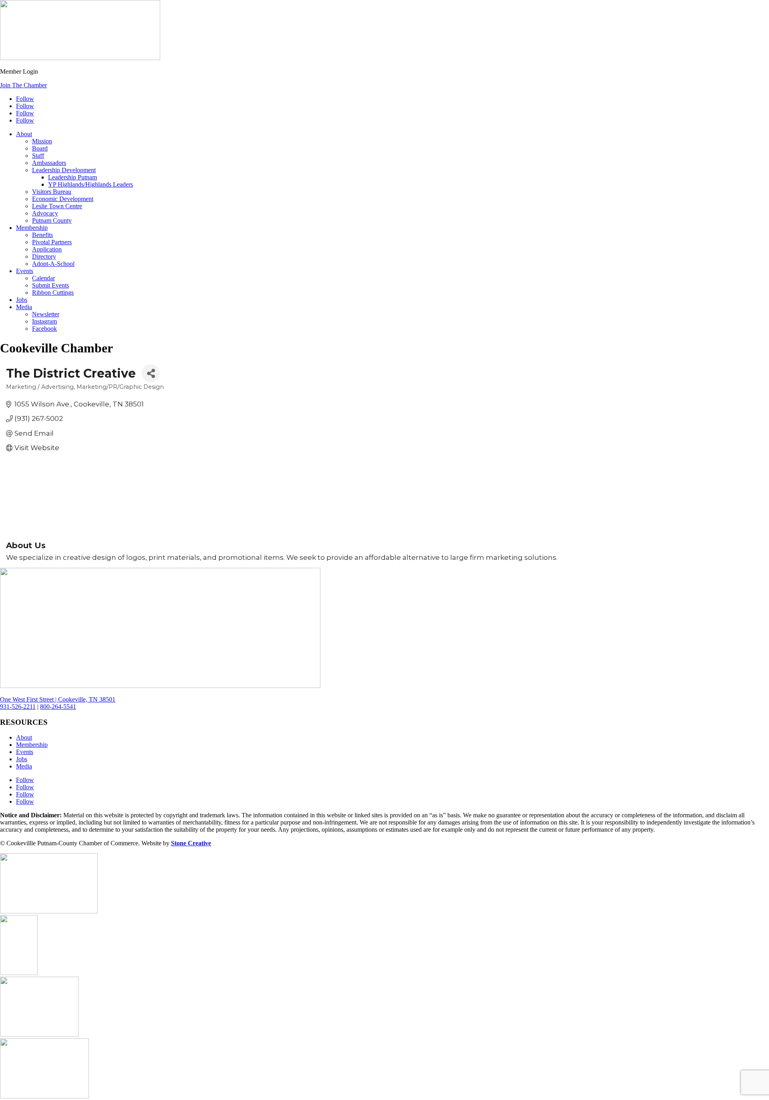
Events (24, 270)
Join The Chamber (23, 85)
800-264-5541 (58, 706)
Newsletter (45, 314)
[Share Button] (151, 373)
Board (40, 148)
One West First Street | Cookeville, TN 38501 (57, 699)
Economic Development (62, 198)
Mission (42, 141)
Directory (44, 256)
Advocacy (45, 213)
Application (47, 249)
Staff (38, 155)
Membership (32, 227)
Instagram (44, 321)
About (24, 134)
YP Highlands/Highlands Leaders (90, 184)
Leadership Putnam (72, 177)
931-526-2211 (18, 706)
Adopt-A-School (53, 263)
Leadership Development (64, 170)
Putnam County (52, 220)
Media (24, 307)
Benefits (42, 234)
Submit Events (50, 285)
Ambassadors (49, 162)
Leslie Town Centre (57, 206)
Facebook (44, 328)
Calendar (43, 278)
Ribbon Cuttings (53, 292)
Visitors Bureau (51, 191)
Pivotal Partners (52, 242)
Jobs (21, 299)
